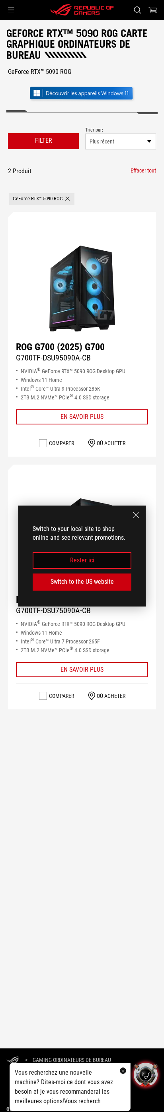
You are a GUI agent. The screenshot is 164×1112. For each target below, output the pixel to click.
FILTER (43, 140)
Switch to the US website (82, 581)
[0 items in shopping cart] (153, 10)
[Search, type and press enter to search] (137, 10)
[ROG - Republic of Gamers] (82, 10)
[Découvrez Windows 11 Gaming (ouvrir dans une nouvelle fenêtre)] (82, 94)
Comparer (61, 443)
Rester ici (82, 560)
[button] (11, 10)
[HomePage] (12, 1060)
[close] (136, 515)
